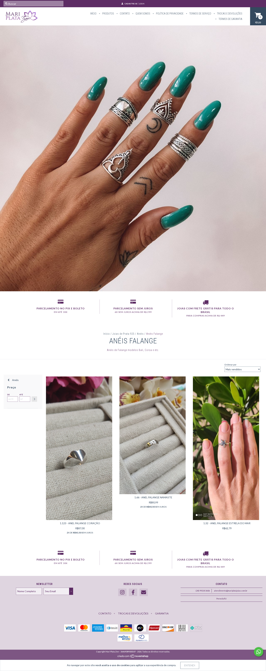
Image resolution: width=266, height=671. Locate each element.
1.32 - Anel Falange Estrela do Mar (226, 523)
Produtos (108, 13)
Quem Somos (142, 13)
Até (21, 394)
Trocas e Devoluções (229, 13)
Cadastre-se (131, 4)
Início (93, 13)
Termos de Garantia (230, 19)
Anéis (140, 333)
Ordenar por (230, 364)
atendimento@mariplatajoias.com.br (230, 590)
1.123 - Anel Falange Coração (80, 523)
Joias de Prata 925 (123, 333)
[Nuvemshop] (133, 657)
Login (141, 4)
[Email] (144, 592)
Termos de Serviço (200, 13)
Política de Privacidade (169, 13)
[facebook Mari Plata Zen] (133, 592)
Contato (124, 13)
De (8, 394)
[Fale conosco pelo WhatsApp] (258, 652)
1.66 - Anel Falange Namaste (153, 497)
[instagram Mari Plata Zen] (122, 592)
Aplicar (34, 399)
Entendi (189, 665)
